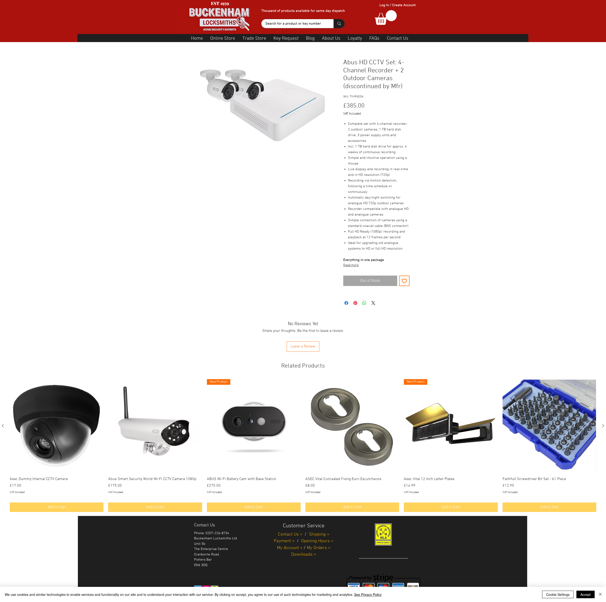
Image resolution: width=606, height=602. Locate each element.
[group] (303, 445)
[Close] (600, 594)
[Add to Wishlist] (404, 281)
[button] (386, 17)
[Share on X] (373, 303)
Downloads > (303, 554)
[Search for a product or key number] (339, 23)
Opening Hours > (317, 541)
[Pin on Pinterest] (355, 303)
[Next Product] (603, 426)
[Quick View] (56, 426)
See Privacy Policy (368, 594)
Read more (351, 265)
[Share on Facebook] (346, 303)
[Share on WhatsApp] (364, 303)
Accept (585, 594)
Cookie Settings (558, 594)
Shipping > (319, 534)
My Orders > (318, 548)
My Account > (290, 548)
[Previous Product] (3, 426)
